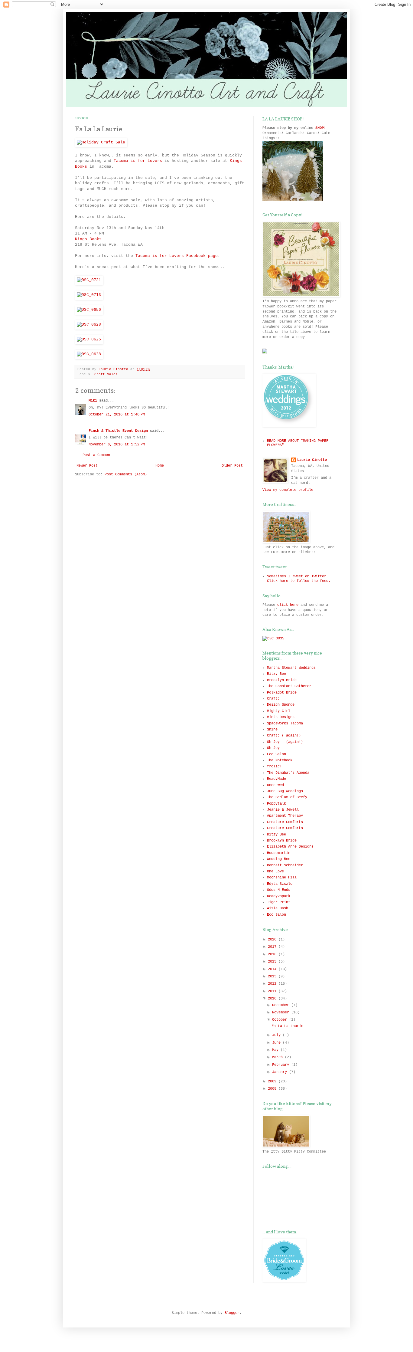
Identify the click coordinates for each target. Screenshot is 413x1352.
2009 (273, 1081)
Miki (93, 401)
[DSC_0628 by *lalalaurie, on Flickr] (89, 324)
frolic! (274, 766)
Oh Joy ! (275, 748)
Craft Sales (106, 374)
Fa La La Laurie (287, 1026)
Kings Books (88, 239)
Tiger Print (278, 902)
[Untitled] (292, 200)
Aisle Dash (277, 908)
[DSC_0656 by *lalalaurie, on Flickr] (89, 309)
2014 (273, 969)
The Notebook (279, 760)
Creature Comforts (285, 822)
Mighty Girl (278, 711)
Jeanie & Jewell (283, 810)
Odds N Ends (278, 890)
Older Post (232, 466)
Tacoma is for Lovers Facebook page (176, 256)
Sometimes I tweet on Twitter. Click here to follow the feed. (298, 578)
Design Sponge (280, 705)
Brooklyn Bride (282, 680)
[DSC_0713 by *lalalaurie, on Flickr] (89, 295)
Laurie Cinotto (312, 460)
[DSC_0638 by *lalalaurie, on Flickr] (89, 354)
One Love (275, 871)
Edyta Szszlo (279, 884)
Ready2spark (278, 896)
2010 (273, 998)
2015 (273, 962)
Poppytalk (276, 804)
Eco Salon (276, 754)
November (281, 1012)
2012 (273, 984)
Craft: (273, 699)
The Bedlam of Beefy (287, 797)
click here (287, 605)
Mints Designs (280, 717)
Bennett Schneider (285, 865)
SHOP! (320, 128)
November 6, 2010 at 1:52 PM (117, 444)
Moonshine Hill (282, 877)
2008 (273, 1089)
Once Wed (275, 785)
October (280, 1020)
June (277, 1043)
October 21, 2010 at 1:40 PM (117, 414)
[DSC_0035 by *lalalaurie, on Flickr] (273, 638)
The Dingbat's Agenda (288, 773)
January (280, 1072)
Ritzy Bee (276, 674)
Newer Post (87, 466)
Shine (272, 729)
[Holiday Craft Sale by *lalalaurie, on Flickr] (101, 142)
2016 (273, 954)
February (281, 1065)
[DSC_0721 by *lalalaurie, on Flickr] (89, 280)
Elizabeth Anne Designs (290, 847)
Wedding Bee (278, 859)
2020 (273, 939)
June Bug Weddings (285, 791)
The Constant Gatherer (289, 686)
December (281, 1005)
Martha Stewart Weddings (291, 668)
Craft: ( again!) (284, 735)
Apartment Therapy (285, 816)
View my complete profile (287, 490)
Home (159, 466)
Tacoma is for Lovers (138, 161)
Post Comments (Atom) (126, 474)
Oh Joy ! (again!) (285, 742)
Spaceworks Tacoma (285, 723)
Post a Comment (97, 455)
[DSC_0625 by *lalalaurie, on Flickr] (89, 339)
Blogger (232, 1313)
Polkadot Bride (282, 693)
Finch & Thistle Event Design (118, 431)
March (278, 1057)
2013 (273, 976)
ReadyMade (276, 779)
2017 (273, 947)
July (277, 1035)
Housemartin (278, 853)
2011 (273, 991)
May (276, 1050)
